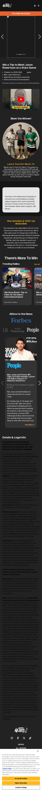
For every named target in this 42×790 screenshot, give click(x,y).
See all (37, 264)
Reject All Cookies (21, 783)
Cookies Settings (21, 787)
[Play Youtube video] (21, 99)
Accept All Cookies (21, 778)
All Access (21, 748)
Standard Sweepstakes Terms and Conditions (20, 456)
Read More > (30, 425)
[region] (21, 769)
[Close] (38, 751)
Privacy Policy (7, 768)
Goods (21, 744)
